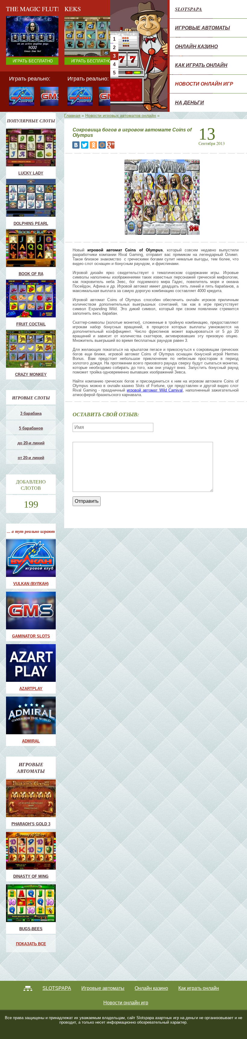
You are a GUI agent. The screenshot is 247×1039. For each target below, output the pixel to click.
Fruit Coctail (77, 42)
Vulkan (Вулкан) (30, 583)
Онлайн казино (196, 46)
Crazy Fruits (77, 62)
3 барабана (31, 413)
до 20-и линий (31, 443)
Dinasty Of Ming (30, 876)
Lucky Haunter (79, 47)
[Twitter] (84, 145)
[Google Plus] (110, 145)
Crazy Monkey (79, 38)
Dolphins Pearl (31, 223)
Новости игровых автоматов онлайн (120, 115)
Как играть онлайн (201, 65)
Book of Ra (31, 274)
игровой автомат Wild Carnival (155, 390)
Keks (71, 52)
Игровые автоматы (202, 27)
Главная (72, 115)
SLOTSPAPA (188, 9)
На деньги (189, 102)
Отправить (86, 501)
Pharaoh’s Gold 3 (30, 824)
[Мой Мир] (102, 145)
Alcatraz (74, 57)
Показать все (31, 944)
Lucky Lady (30, 173)
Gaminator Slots (31, 636)
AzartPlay (30, 688)
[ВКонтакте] (76, 145)
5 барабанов (31, 428)
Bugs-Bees (30, 929)
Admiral (31, 741)
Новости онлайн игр (204, 83)
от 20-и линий (31, 457)
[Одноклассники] (93, 145)
